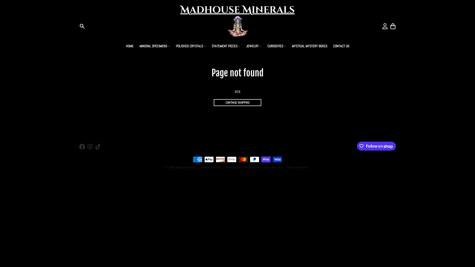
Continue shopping (237, 103)
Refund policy (233, 167)
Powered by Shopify (211, 167)
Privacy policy (252, 167)
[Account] (385, 26)
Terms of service (273, 167)
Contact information (297, 167)
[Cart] (393, 26)
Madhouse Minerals (186, 167)
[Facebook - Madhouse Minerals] (82, 147)
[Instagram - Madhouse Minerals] (90, 147)
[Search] (82, 26)
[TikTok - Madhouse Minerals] (98, 147)
